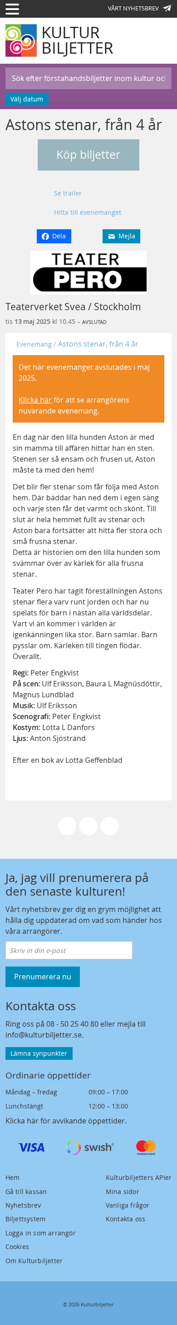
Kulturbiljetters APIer (139, 1177)
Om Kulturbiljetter (34, 1260)
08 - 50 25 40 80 (72, 1024)
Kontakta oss (125, 1218)
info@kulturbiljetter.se (43, 1035)
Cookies (17, 1246)
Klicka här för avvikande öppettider (65, 1121)
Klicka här (35, 400)
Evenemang (34, 344)
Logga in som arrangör (40, 1233)
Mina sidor (122, 1191)
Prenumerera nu (42, 977)
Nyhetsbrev (23, 1205)
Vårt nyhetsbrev (133, 8)
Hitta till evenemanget (87, 212)
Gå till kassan (26, 1191)
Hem (12, 1177)
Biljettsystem (25, 1218)
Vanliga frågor (128, 1205)
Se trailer (68, 193)
